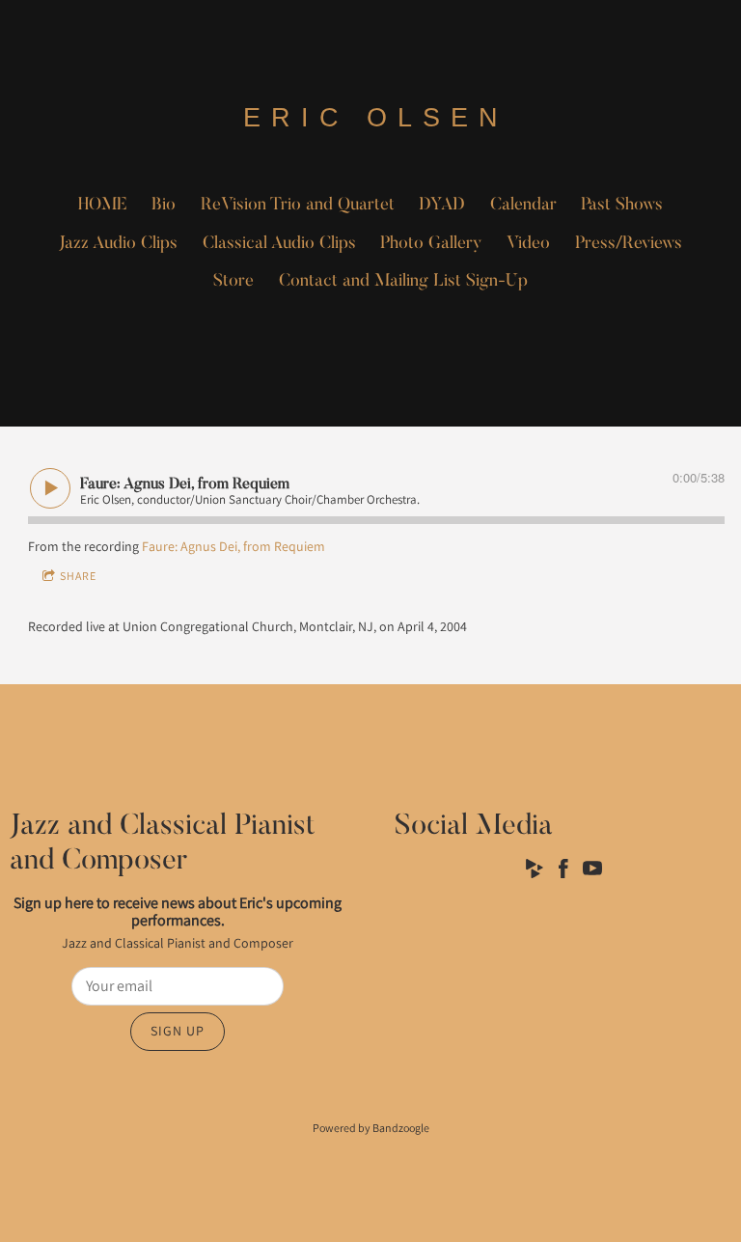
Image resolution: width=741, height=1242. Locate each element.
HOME (102, 205)
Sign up (178, 1030)
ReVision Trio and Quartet (298, 205)
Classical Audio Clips (279, 244)
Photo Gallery (431, 244)
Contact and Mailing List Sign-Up (403, 281)
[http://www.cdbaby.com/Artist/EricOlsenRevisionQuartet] (534, 871)
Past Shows (622, 205)
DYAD (442, 205)
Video (528, 244)
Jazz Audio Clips (118, 244)
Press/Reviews (628, 244)
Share (78, 575)
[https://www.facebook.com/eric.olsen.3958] (563, 871)
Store (233, 281)
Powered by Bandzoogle (371, 1127)
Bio (163, 205)
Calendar (523, 205)
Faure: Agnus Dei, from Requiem (233, 546)
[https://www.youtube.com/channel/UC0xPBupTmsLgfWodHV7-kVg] (592, 871)
